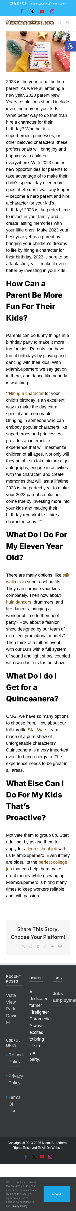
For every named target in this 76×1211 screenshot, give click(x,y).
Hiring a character (26, 393)
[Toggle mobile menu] (68, 22)
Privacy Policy (15, 1079)
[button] (70, 46)
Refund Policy (15, 1058)
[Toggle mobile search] (60, 22)
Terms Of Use (14, 1104)
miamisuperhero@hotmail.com (48, 3)
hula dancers (18, 602)
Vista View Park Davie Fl (11, 1009)
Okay (57, 1194)
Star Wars (37, 729)
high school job (42, 848)
